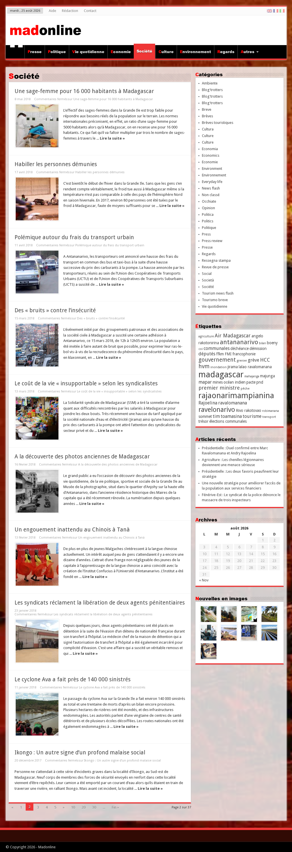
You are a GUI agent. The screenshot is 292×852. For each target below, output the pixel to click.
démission (258, 348)
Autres (247, 51)
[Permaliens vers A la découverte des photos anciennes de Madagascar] (37, 491)
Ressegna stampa (216, 260)
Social (207, 273)
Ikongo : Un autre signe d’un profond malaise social (80, 752)
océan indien (235, 382)
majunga (267, 376)
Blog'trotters (212, 90)
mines (218, 382)
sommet (205, 416)
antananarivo (239, 342)
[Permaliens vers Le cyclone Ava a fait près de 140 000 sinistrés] (37, 714)
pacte (251, 382)
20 (84, 807)
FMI (228, 354)
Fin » (115, 807)
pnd (259, 382)
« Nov (203, 580)
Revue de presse (215, 267)
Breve (206, 109)
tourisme (252, 416)
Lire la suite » (112, 138)
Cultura (208, 129)
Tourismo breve (215, 300)
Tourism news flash (218, 293)
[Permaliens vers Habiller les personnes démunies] (37, 199)
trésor (203, 421)
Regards (225, 51)
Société (144, 51)
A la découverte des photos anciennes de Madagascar (82, 456)
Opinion (208, 208)
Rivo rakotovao (248, 410)
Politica (208, 214)
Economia (210, 149)
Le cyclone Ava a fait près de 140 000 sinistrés (73, 679)
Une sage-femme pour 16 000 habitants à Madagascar (84, 91)
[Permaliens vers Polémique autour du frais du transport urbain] (37, 272)
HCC (265, 360)
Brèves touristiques (217, 122)
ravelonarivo (216, 410)
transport (269, 417)
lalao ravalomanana (255, 366)
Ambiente (210, 83)
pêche (245, 388)
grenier (242, 360)
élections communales (228, 421)
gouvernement (217, 359)
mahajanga (251, 376)
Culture (166, 51)
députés (206, 353)
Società (208, 280)
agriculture (206, 336)
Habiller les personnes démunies (56, 164)
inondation (218, 367)
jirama (233, 366)
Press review (212, 241)
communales (217, 348)
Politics (207, 221)
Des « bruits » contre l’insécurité (55, 310)
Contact (90, 11)
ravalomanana (232, 403)
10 (73, 807)
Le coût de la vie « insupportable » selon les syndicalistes (86, 383)
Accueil (16, 52)
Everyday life (212, 182)
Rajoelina (207, 403)
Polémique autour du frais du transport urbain (74, 237)
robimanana (270, 411)
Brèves (207, 116)
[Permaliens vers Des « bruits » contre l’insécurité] (37, 345)
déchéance (239, 348)
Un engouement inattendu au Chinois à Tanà (72, 529)
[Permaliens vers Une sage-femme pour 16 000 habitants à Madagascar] (37, 125)
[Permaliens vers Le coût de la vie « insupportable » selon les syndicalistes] (37, 418)
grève (253, 360)
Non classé (211, 195)
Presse (35, 51)
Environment (212, 168)
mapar (205, 382)
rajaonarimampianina (236, 395)
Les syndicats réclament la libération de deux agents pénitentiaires (100, 602)
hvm (204, 366)
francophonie (244, 354)
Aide (52, 11)
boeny (272, 343)
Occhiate (209, 201)
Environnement (195, 51)
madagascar (221, 374)
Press (206, 234)
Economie (121, 51)
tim (216, 416)
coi (200, 349)
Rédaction (70, 11)
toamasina (231, 416)
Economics (210, 155)
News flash (211, 188)
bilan (262, 343)
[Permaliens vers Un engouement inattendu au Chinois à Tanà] (37, 564)
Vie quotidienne (88, 51)
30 (94, 807)
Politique (57, 51)
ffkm (220, 354)
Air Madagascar (233, 336)
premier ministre (219, 388)
